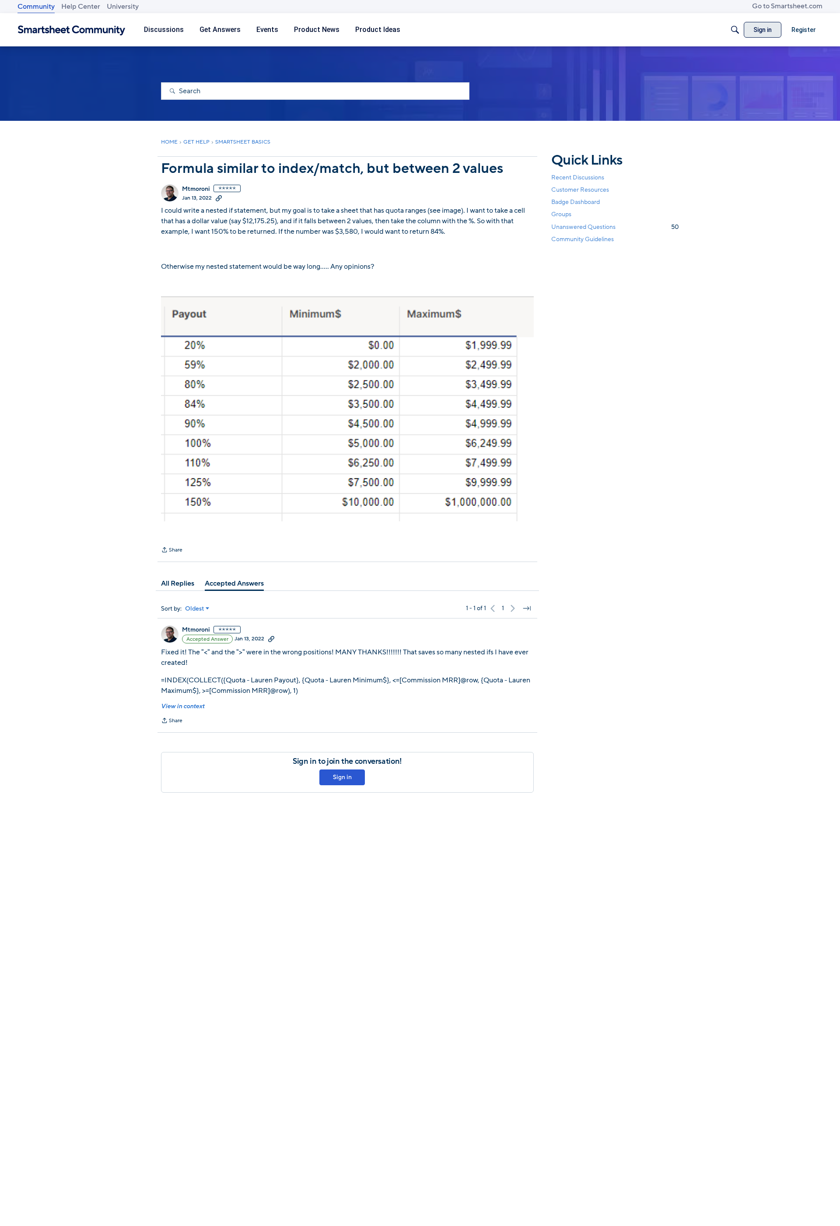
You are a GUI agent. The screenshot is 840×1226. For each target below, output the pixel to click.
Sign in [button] (342, 777)
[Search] (735, 30)
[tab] (178, 583)
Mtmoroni (196, 189)
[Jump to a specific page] (527, 608)
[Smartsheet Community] (72, 30)
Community (36, 6)
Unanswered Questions (615, 227)
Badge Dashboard (575, 202)
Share (171, 550)
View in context (182, 706)
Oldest (194, 608)
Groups (561, 215)
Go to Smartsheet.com (787, 6)
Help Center (80, 6)
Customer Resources (580, 190)
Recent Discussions (577, 177)
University (123, 6)
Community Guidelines (582, 239)
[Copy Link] (219, 198)
